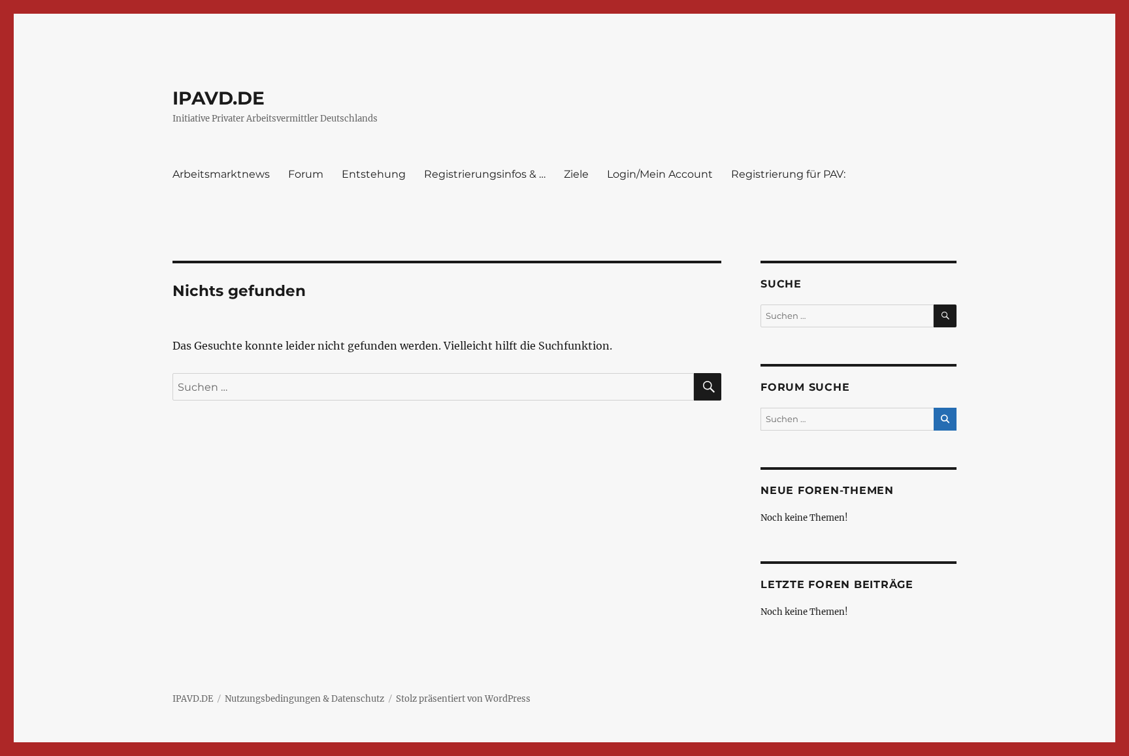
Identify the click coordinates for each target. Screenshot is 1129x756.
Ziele (576, 174)
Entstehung (374, 174)
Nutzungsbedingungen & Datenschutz (304, 698)
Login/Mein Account (660, 174)
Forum (305, 174)
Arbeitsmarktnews (221, 174)
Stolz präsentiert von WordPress (463, 698)
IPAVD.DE (218, 98)
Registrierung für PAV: (788, 174)
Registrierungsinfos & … (485, 174)
